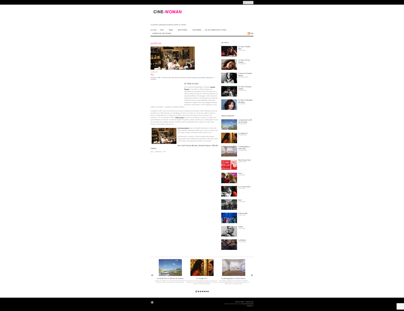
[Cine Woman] (167, 15)
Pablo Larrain (179, 117)
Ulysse (240, 173)
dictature (183, 77)
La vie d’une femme (244, 187)
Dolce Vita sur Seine (244, 160)
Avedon (240, 227)
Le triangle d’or (243, 133)
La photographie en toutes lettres (244, 148)
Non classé (164, 77)
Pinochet (189, 77)
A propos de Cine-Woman (161, 33)
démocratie (178, 77)
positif (199, 77)
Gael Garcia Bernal (183, 128)
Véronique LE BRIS (156, 77)
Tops (162, 30)
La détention (242, 240)
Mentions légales (239, 301)
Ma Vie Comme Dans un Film (215, 30)
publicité (203, 77)
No (152, 74)
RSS (252, 33)
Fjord (240, 200)
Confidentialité (249, 301)
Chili (173, 77)
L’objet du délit (242, 213)
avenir (169, 77)
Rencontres (182, 30)
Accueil (153, 30)
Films (171, 30)
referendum (209, 77)
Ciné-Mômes (196, 30)
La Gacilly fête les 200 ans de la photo (245, 121)
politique (194, 77)
